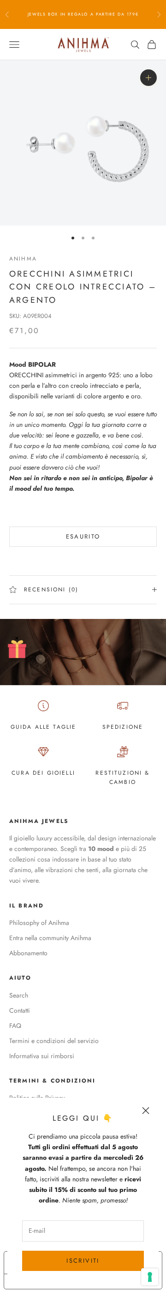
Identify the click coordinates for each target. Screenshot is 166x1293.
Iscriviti (82, 1260)
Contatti (19, 1010)
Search (18, 995)
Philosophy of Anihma (39, 922)
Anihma (23, 259)
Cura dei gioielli (43, 773)
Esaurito (83, 536)
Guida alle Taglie (44, 727)
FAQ (15, 1025)
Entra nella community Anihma (50, 937)
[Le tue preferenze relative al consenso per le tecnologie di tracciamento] (150, 1277)
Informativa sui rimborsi (41, 1055)
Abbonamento (28, 953)
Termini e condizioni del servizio (54, 1040)
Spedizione (122, 727)
